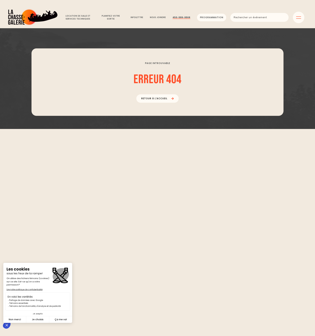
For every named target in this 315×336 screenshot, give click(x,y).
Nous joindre (158, 17)
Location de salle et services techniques (78, 17)
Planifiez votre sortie (111, 17)
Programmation (211, 17)
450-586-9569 (181, 17)
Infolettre (137, 17)
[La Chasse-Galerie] (32, 17)
